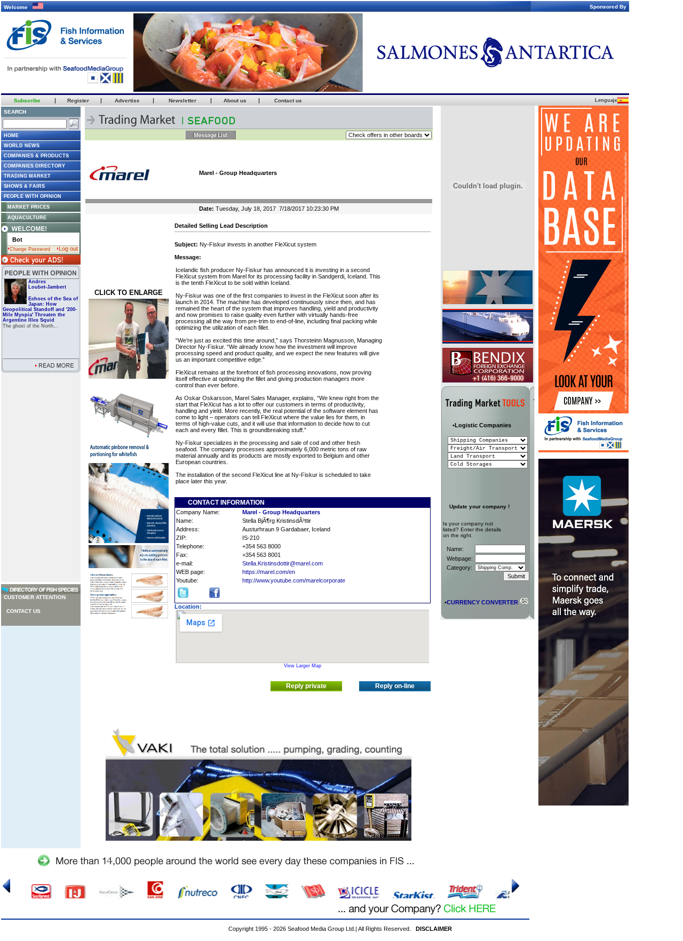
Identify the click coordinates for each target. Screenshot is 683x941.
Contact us (23, 611)
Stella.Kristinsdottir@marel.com (282, 563)
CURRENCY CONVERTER (482, 602)
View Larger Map (302, 665)
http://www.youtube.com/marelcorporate (293, 580)
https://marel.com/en (268, 572)
